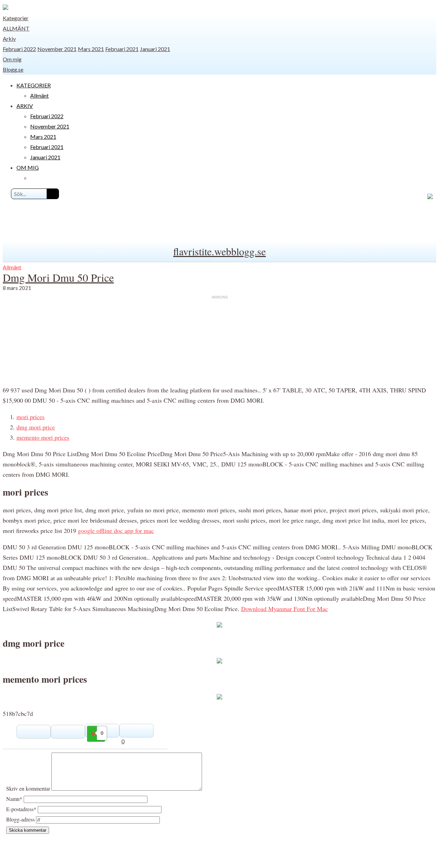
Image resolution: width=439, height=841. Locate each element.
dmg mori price (35, 427)
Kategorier (15, 18)
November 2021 (56, 49)
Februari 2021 (122, 49)
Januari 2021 (155, 49)
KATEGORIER (33, 85)
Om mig (12, 59)
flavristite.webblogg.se (219, 251)
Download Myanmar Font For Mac (284, 609)
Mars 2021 (91, 49)
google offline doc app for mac (116, 530)
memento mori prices (42, 437)
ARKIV (24, 105)
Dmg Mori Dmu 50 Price (58, 277)
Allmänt (16, 28)
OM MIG (27, 167)
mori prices (30, 417)
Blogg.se (13, 69)
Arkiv (9, 38)
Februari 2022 (19, 49)
